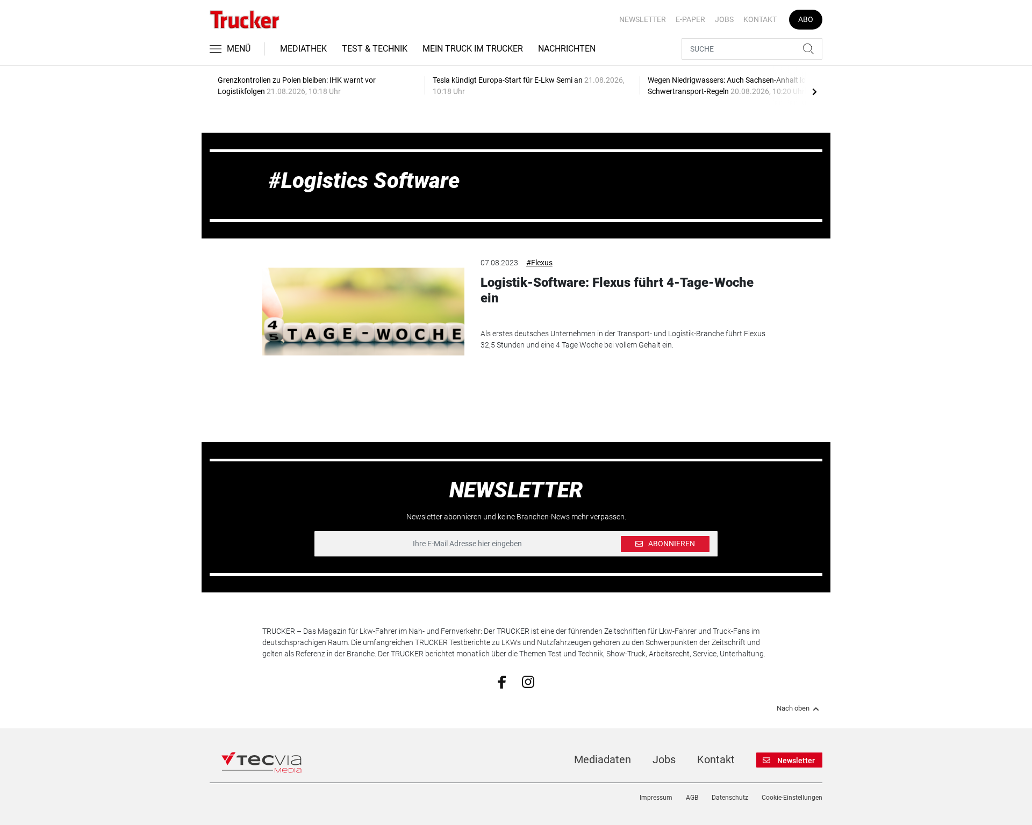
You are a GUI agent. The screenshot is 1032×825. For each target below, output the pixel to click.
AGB (692, 797)
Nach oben (793, 708)
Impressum (656, 797)
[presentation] (814, 91)
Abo (805, 19)
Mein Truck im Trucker (472, 49)
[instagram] (528, 681)
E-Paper (690, 19)
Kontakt (760, 19)
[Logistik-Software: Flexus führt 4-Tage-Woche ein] (363, 311)
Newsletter (642, 19)
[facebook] (502, 681)
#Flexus (539, 262)
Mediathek (303, 49)
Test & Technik (374, 49)
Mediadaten (602, 759)
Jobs (724, 19)
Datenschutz (730, 797)
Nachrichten (567, 49)
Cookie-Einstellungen (792, 797)
